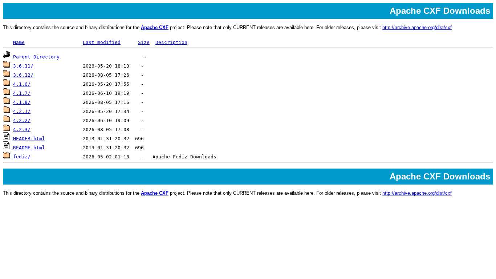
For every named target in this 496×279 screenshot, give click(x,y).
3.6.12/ (23, 75)
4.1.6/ (22, 84)
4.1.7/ (22, 93)
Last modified (102, 42)
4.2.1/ (22, 111)
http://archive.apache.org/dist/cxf (417, 27)
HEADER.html (29, 138)
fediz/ (22, 156)
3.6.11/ (23, 66)
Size (144, 42)
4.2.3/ (22, 129)
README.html (29, 147)
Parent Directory (36, 57)
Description (171, 42)
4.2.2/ (22, 120)
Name (19, 42)
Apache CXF (154, 27)
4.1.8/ (22, 102)
